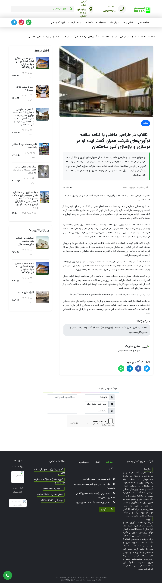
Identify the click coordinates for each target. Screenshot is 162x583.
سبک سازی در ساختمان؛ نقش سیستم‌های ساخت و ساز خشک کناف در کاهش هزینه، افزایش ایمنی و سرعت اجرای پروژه (25, 199)
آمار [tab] (110, 469)
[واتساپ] (28, 22)
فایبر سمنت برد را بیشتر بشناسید (25, 145)
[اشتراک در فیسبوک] (138, 368)
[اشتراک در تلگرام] (130, 368)
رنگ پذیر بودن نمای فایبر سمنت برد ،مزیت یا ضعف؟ (24, 170)
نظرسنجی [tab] (84, 462)
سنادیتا (89, 580)
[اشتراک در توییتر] (147, 368)
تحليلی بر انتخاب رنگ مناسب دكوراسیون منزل (25, 241)
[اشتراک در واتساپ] (121, 368)
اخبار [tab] (97, 462)
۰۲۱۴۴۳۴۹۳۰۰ (109, 11)
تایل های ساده (26, 292)
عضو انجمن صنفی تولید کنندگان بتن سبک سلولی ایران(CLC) (24, 62)
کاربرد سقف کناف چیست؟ (25, 88)
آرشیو (103, 509)
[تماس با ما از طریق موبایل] (7, 575)
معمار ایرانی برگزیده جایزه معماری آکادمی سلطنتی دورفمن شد (95, 490)
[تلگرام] (14, 22)
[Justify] (111, 509)
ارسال (109, 431)
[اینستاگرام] (21, 22)
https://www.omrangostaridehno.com (90, 294)
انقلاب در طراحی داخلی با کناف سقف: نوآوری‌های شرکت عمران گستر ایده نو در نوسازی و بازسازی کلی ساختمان (109, 330)
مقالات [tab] (109, 462)
